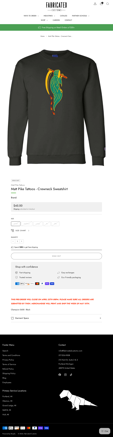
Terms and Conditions (11, 355)
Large (38, 223)
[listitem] (56, 27)
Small (16, 223)
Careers (56, 20)
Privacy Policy (8, 359)
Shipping (16, 209)
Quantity (14, 237)
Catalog (63, 16)
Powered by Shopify (8, 434)
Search (5, 350)
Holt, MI (5, 414)
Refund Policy (8, 368)
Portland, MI (7, 396)
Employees (6, 382)
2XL (55, 223)
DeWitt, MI (6, 410)
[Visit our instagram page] (65, 374)
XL (47, 223)
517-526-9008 (64, 355)
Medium (27, 223)
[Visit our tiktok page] (71, 374)
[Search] (107, 3)
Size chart (21, 230)
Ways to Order (30, 16)
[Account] (95, 3)
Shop (43, 20)
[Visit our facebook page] (60, 374)
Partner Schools (79, 16)
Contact (68, 20)
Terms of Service (9, 364)
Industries (48, 16)
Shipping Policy (8, 373)
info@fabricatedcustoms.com (70, 350)
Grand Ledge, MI (9, 405)
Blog (4, 378)
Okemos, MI (7, 401)
